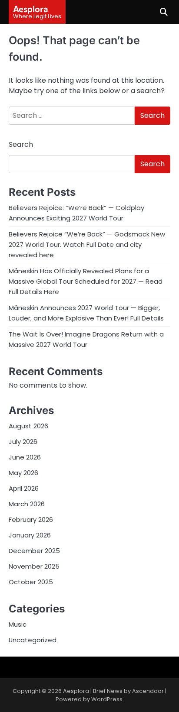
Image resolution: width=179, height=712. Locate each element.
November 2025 (34, 566)
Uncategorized (32, 639)
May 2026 (23, 472)
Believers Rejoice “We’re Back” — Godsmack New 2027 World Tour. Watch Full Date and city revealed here (87, 244)
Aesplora (30, 8)
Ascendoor (148, 691)
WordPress (107, 699)
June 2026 (25, 457)
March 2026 (27, 503)
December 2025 (34, 550)
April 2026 (24, 488)
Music (18, 624)
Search (21, 144)
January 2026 (30, 535)
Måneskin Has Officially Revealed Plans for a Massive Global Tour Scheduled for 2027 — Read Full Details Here (85, 281)
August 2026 (28, 425)
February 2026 (31, 519)
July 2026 (23, 441)
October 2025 (31, 581)
